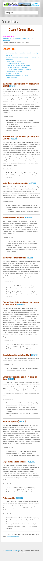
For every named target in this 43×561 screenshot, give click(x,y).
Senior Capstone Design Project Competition (18, 65)
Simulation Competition (12, 73)
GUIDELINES (12, 86)
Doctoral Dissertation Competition (15, 63)
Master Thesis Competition (13, 61)
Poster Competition (11, 77)
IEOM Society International (12, 550)
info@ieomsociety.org (13, 536)
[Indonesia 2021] (21, 6)
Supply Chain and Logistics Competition (17, 75)
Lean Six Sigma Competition (14, 71)
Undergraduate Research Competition (16, 67)
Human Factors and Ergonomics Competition (18, 69)
